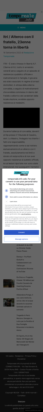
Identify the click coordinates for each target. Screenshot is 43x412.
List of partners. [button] (26, 214)
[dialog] (21, 206)
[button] (21, 201)
